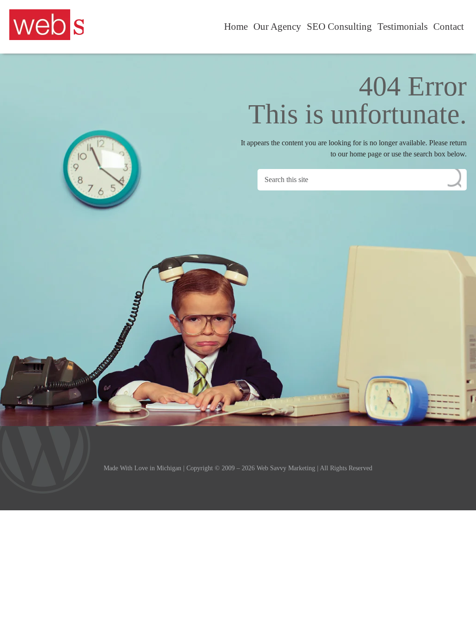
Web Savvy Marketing (46, 24)
